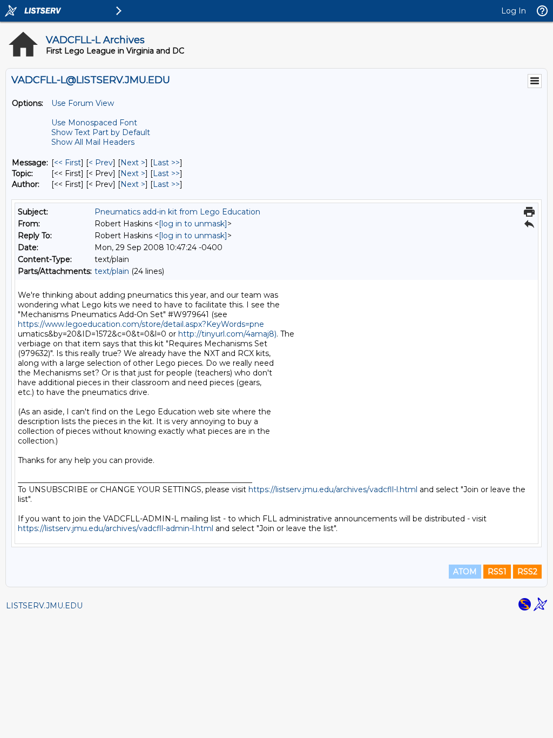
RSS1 (497, 571)
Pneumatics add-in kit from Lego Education (177, 212)
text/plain (112, 271)
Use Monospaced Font (94, 123)
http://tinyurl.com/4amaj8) (227, 334)
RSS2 (527, 571)
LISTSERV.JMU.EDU (44, 605)
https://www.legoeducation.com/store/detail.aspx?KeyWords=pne (141, 324)
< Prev (101, 162)
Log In (513, 11)
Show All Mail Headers (92, 142)
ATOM (465, 571)
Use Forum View (82, 103)
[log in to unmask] (193, 224)
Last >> (166, 162)
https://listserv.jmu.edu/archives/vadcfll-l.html (332, 489)
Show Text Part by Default (100, 132)
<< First (67, 162)
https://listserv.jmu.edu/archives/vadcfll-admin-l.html (115, 528)
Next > (132, 162)
